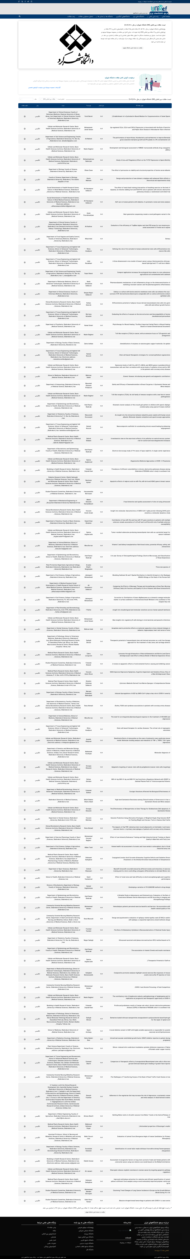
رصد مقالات (71, 16)
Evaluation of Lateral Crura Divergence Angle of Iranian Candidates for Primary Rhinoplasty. (143, 1138)
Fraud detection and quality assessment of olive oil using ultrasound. (146, 502)
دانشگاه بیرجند (89, 1234)
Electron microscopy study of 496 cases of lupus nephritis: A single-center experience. (141, 451)
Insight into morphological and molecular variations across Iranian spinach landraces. (141, 610)
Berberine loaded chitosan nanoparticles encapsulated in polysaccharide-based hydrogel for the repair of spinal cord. (140, 1019)
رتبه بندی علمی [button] (154, 16)
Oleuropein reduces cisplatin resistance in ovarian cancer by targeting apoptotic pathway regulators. (140, 1171)
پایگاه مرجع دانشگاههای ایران (161, 1257)
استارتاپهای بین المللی (49, 1234)
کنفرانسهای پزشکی (50, 1246)
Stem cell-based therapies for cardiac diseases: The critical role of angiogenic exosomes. (143, 729)
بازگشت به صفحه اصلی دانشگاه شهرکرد (132, 48)
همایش (53, 1237)
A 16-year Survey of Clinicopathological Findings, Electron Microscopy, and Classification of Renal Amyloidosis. (140, 557)
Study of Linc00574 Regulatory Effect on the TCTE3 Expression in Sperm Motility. (143, 160)
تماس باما (165, 1250)
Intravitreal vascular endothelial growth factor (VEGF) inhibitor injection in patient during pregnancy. (140, 1039)
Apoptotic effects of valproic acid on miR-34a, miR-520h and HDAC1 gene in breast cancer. (140, 481)
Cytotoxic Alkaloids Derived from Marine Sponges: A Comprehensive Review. (144, 683)
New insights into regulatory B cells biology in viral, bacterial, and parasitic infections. (141, 620)
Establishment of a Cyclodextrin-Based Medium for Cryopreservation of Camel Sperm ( (141, 116)
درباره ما (169, 2)
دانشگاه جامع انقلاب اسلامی (84, 1246)
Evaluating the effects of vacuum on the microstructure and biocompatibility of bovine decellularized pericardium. (141, 315)
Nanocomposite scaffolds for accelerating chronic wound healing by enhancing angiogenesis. (143, 427)
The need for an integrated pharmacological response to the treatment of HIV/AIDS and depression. (140, 718)
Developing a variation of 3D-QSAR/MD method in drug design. (149, 887)
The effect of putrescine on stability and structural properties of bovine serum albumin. (140, 170)
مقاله (54, 1230)
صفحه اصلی (166, 16)
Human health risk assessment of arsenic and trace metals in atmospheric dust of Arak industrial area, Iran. (141, 848)
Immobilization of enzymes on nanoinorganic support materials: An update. (145, 344)
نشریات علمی (51, 1243)
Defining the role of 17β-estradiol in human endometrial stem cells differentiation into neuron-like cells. (141, 250)
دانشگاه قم (90, 1249)
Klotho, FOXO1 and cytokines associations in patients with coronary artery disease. (142, 706)
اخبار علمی (52, 1240)
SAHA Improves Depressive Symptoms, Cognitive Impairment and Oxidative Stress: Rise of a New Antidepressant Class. (140, 673)
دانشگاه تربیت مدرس (87, 1243)
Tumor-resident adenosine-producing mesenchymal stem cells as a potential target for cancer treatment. (140, 533)
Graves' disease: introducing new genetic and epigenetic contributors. (146, 376)
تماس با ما (164, 2)
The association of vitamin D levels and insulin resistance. (150, 951)
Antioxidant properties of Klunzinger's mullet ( (154, 1126)
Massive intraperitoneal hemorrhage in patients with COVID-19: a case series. (144, 1201)
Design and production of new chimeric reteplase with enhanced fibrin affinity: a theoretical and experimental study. (143, 180)
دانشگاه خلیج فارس (87, 1240)
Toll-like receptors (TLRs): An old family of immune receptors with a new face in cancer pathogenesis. (140, 396)
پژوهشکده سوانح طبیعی (86, 1227)
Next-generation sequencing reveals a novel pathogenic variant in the (147, 214)
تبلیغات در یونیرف (142, 2)
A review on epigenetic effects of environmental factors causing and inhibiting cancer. (141, 664)
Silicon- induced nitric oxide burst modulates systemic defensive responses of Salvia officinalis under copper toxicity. (141, 1048)
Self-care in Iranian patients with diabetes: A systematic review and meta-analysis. (142, 202)
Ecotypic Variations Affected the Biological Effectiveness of (150, 792)
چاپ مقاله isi (51, 1227)
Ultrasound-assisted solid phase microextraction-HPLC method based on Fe (144, 940)
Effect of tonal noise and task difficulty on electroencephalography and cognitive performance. (142, 878)
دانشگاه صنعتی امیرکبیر (86, 1230)
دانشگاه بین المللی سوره (86, 1237)
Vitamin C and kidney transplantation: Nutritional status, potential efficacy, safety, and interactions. (141, 546)
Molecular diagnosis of (162, 753)
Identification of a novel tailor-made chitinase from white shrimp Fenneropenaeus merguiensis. (142, 1150)
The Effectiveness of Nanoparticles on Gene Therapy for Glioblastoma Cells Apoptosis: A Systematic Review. (140, 810)
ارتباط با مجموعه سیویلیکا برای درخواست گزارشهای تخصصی (43, 88)
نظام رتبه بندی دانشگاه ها (154, 2)
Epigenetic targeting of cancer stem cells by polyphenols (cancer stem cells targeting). (140, 767)
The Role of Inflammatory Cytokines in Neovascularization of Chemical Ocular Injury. (142, 930)
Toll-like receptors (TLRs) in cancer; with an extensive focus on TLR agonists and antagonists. (142, 335)
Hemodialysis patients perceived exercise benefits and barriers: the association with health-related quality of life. (141, 908)
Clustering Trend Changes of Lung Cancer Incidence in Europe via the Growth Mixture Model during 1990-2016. (141, 1192)
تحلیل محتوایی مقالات (85, 16)
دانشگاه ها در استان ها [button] (105, 16)
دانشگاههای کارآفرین (123, 16)
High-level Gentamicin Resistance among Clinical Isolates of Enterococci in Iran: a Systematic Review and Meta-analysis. (142, 801)
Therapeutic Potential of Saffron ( (158, 961)
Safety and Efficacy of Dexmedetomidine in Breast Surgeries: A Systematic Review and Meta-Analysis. (141, 386)
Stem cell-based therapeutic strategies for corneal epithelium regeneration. (144, 355)
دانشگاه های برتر (138, 16)
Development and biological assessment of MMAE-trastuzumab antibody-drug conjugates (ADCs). (140, 149)
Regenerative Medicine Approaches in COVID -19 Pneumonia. (150, 461)
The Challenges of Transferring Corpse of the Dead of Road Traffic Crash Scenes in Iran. (140, 1077)
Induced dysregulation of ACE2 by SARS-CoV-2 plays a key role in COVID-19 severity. (142, 694)
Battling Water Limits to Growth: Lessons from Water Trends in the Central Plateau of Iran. (141, 1116)
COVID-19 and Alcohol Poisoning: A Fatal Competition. (152, 987)
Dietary (167, 239)
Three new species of (163, 567)
